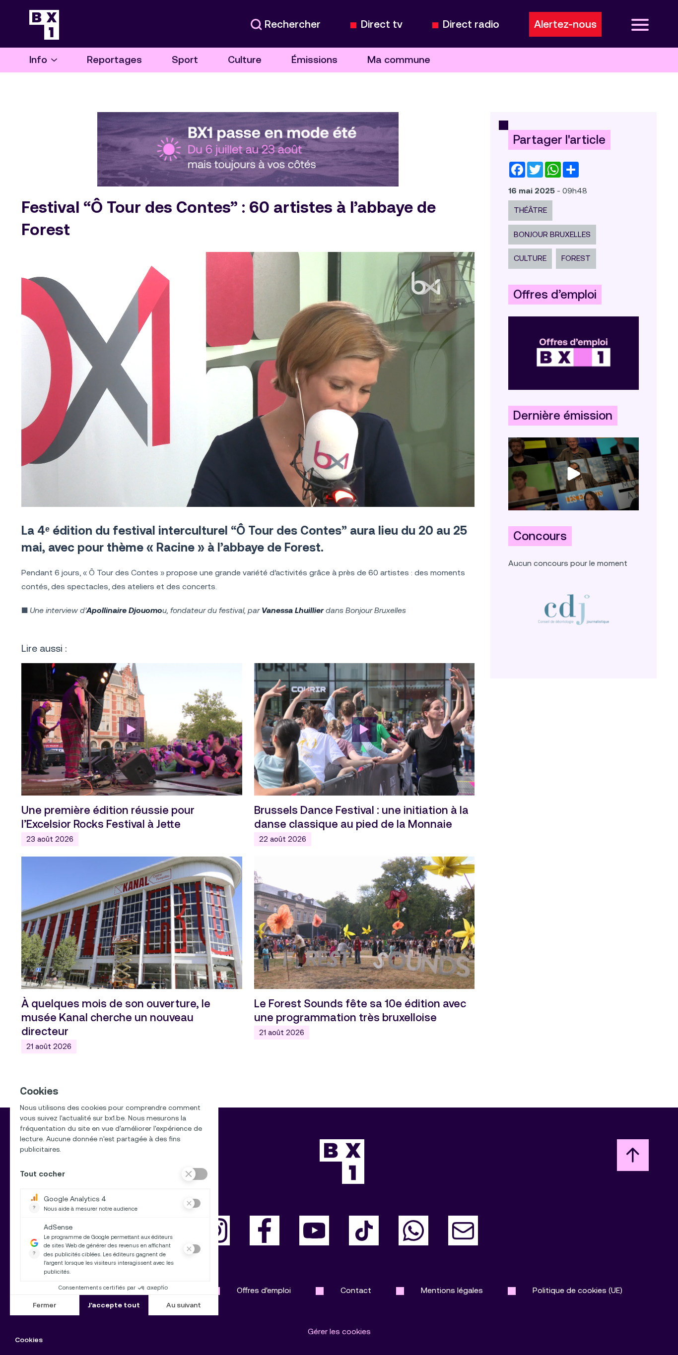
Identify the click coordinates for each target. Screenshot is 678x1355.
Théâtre (530, 210)
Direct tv (382, 24)
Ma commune (398, 60)
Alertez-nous (565, 24)
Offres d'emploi (264, 1290)
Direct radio (471, 24)
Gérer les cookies (339, 1331)
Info (38, 60)
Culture (245, 60)
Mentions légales (452, 1290)
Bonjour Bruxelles (552, 234)
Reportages (114, 60)
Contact (355, 1290)
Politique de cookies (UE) (577, 1290)
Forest (576, 258)
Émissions (314, 60)
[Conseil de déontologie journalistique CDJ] (573, 609)
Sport (185, 60)
